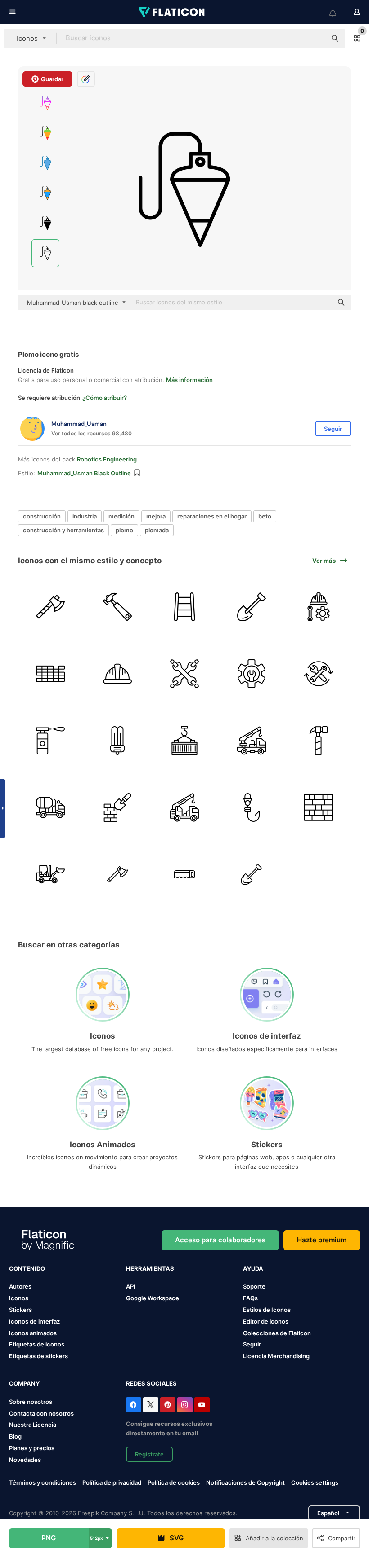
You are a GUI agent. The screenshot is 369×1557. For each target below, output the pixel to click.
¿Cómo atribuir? (104, 397)
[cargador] (50, 874)
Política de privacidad (111, 1482)
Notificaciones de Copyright (245, 1482)
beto (264, 516)
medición (121, 516)
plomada (157, 530)
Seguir (252, 1344)
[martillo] (117, 607)
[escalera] (184, 607)
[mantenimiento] (184, 674)
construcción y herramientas (63, 530)
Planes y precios (31, 1448)
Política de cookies (174, 1482)
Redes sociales (151, 1383)
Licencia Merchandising (276, 1356)
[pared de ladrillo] (50, 674)
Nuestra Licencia (32, 1424)
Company (24, 1383)
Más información (189, 379)
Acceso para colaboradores (220, 1240)
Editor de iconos (265, 1321)
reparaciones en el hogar (212, 516)
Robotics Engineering (107, 459)
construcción (42, 516)
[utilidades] (319, 674)
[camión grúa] (252, 740)
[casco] (117, 674)
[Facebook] (133, 1404)
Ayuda (253, 1268)
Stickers (20, 1309)
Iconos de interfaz (34, 1321)
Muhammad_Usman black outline (84, 473)
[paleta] (117, 807)
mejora (156, 516)
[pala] (252, 607)
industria (84, 516)
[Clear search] (315, 38)
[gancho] (252, 807)
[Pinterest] (168, 1404)
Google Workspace (152, 1298)
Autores (20, 1286)
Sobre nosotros (30, 1401)
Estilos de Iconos (267, 1309)
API (130, 1286)
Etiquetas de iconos (36, 1344)
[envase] (184, 740)
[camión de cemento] (50, 807)
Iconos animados (33, 1333)
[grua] (184, 807)
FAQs (250, 1298)
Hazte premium (321, 1240)
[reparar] (252, 674)
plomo (124, 530)
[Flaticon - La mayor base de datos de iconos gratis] (172, 12)
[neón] (117, 740)
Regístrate (149, 1454)
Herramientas (150, 1268)
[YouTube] (202, 1404)
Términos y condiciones (42, 1482)
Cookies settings (314, 1482)
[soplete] (50, 740)
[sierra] (184, 874)
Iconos (18, 1298)
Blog (15, 1436)
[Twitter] (150, 1404)
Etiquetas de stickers (38, 1356)
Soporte (254, 1286)
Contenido (27, 1268)
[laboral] (319, 607)
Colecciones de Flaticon (277, 1333)
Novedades (25, 1459)
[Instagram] (185, 1404)
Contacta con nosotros (41, 1413)
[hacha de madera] (117, 874)
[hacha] (50, 607)
